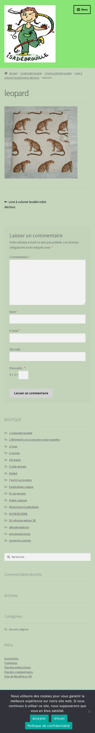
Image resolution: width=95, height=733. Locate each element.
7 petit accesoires (20, 480)
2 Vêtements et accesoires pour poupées (34, 439)
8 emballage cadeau (21, 487)
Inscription (11, 658)
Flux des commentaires (18, 672)
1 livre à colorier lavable (58, 73)
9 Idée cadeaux (18, 500)
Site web (15, 349)
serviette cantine (20, 540)
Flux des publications (17, 667)
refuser (59, 718)
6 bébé (13, 473)
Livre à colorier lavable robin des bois (25, 204)
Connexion (10, 663)
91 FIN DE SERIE (18, 514)
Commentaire (20, 257)
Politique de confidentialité (49, 726)
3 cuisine (14, 453)
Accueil (13, 73)
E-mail (15, 331)
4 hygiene (15, 460)
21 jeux (13, 446)
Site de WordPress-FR (18, 676)
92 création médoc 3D (22, 520)
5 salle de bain (17, 466)
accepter (39, 718)
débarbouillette (19, 527)
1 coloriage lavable (31, 73)
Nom (14, 312)
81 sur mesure (17, 493)
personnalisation (19, 534)
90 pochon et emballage (24, 507)
